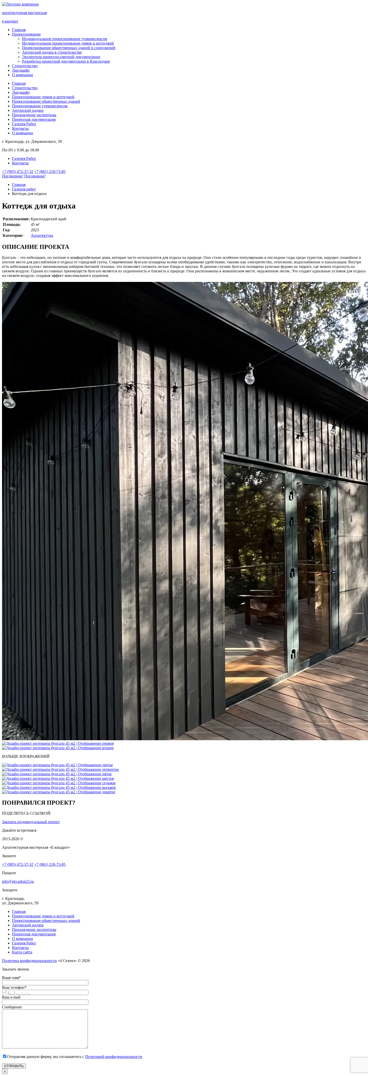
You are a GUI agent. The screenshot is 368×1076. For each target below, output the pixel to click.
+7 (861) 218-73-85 (50, 171)
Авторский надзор (28, 110)
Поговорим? (12, 176)
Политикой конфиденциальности (113, 1056)
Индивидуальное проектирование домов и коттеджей (68, 43)
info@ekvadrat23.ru (18, 881)
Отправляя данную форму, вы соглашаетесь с (74, 1056)
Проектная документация (34, 119)
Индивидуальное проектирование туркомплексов (64, 39)
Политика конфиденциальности (29, 960)
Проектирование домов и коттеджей (43, 97)
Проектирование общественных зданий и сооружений (68, 48)
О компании (22, 75)
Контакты (20, 128)
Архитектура (42, 235)
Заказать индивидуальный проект (31, 822)
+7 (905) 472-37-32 (17, 171)
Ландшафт (21, 70)
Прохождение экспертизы (34, 115)
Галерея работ (24, 189)
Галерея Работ (24, 124)
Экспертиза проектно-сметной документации (61, 57)
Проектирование (26, 34)
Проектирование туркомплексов (40, 106)
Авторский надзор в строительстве (52, 52)
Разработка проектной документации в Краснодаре (66, 61)
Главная (19, 30)
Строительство (25, 66)
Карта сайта (22, 952)
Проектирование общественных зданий (46, 101)
